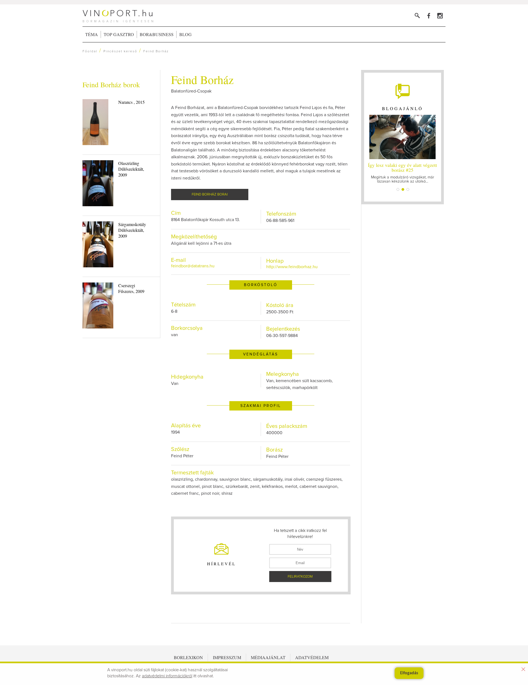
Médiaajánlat (268, 657)
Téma (91, 34)
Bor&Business (157, 34)
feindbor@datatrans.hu (193, 266)
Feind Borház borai (210, 194)
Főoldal (89, 51)
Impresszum (227, 657)
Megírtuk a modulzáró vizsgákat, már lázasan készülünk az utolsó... (402, 172)
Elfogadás (409, 673)
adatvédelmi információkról (167, 676)
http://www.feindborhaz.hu (292, 267)
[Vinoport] (440, 15)
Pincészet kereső (120, 51)
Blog (185, 34)
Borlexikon (188, 657)
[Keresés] (417, 15)
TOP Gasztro (119, 34)
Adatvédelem (312, 657)
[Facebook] (428, 15)
